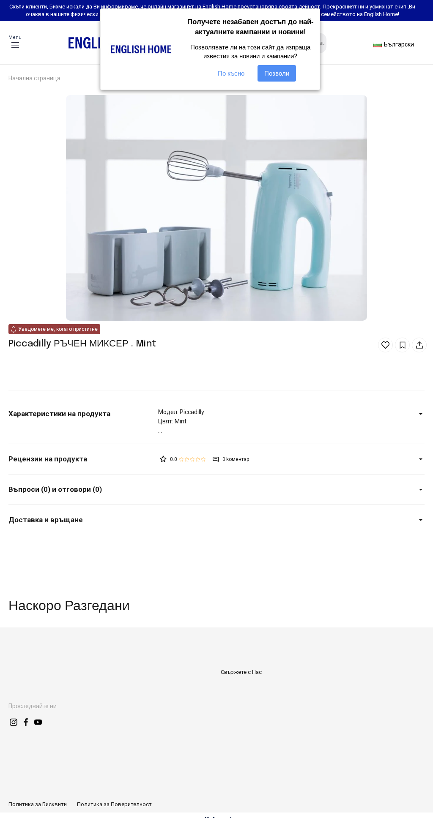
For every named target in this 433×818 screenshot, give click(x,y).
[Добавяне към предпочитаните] (385, 345)
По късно (231, 73)
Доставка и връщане (45, 519)
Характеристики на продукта (59, 413)
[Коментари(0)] (83, 459)
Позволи (276, 73)
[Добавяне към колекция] (402, 345)
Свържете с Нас (241, 672)
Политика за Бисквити (37, 804)
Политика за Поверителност (114, 804)
